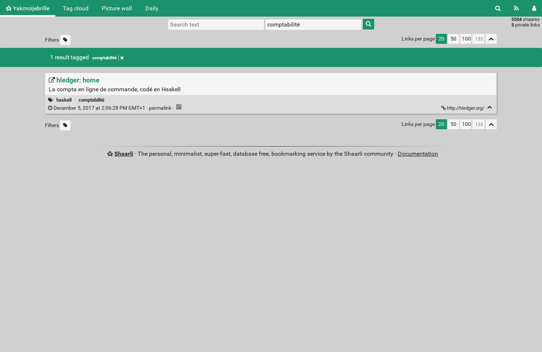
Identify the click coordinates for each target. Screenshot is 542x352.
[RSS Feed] (516, 8)
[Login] (534, 8)
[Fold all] (491, 39)
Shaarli (123, 153)
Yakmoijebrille (30, 8)
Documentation (418, 153)
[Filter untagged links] (65, 40)
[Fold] (489, 107)
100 (466, 39)
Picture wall (117, 8)
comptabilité (104, 57)
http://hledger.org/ (465, 108)
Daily (152, 8)
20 (441, 39)
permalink (112, 108)
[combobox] (313, 24)
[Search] (498, 8)
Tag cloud (75, 8)
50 (453, 39)
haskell (64, 100)
